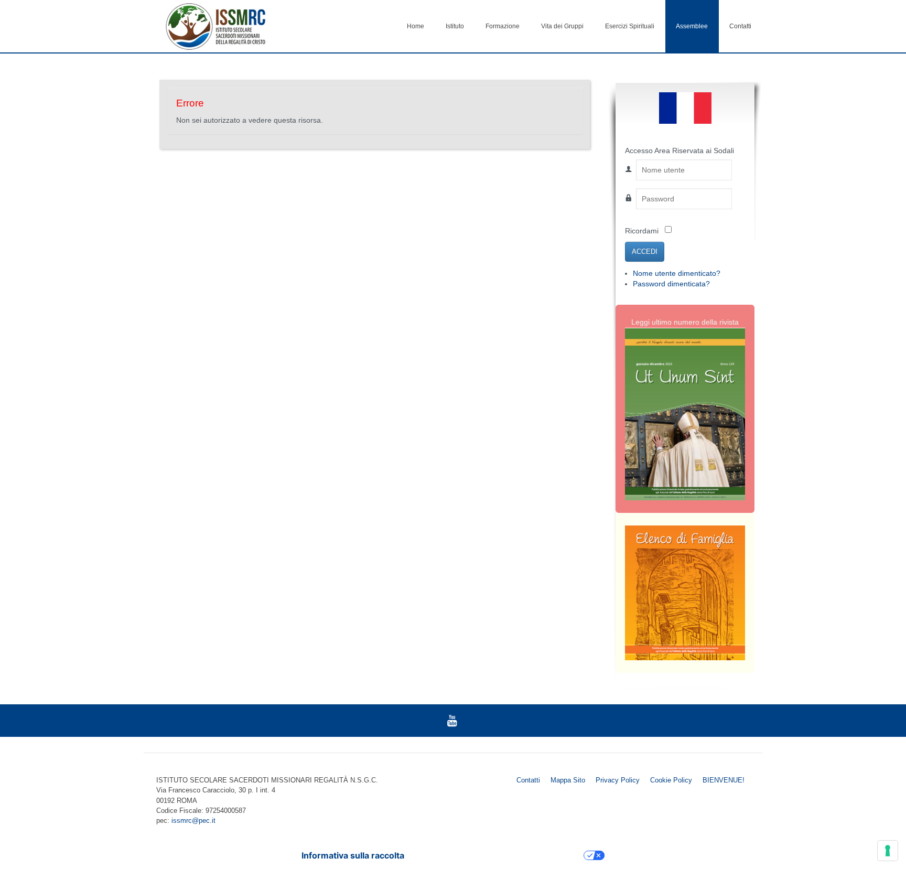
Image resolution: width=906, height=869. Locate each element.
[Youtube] (452, 721)
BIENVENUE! (724, 780)
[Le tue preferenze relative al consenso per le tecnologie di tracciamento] (888, 851)
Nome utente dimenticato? (676, 273)
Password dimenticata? (671, 284)
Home (415, 26)
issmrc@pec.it (193, 820)
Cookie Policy (671, 780)
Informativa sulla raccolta (352, 855)
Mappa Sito (568, 780)
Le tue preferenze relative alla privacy (499, 855)
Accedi (644, 251)
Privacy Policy (618, 780)
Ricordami (642, 231)
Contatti (740, 26)
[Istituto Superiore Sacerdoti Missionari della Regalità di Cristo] (215, 26)
